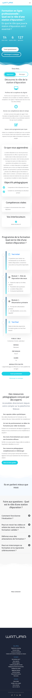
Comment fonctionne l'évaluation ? (11, 517)
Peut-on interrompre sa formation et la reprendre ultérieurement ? (13, 548)
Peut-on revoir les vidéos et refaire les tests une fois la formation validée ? (13, 527)
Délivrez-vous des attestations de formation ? (13, 537)
